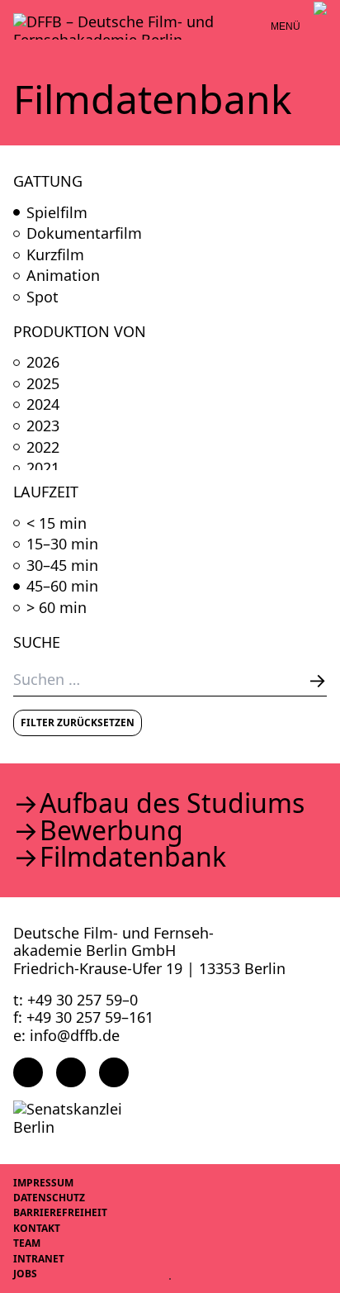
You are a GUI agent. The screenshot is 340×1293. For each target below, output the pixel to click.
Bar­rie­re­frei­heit (60, 1212)
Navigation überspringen (12, 12)
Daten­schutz (49, 1198)
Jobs (25, 1274)
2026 (42, 363)
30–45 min (62, 566)
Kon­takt (36, 1228)
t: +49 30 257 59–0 (75, 1000)
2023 (42, 426)
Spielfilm (56, 213)
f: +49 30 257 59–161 (83, 1017)
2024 (42, 405)
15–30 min (62, 544)
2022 (42, 448)
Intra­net (38, 1259)
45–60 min (62, 587)
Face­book (28, 1072)
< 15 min (56, 524)
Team (26, 1243)
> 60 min (56, 608)
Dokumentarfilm (84, 234)
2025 (42, 384)
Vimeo (114, 1072)
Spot (42, 297)
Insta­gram (71, 1072)
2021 (42, 468)
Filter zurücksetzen (78, 722)
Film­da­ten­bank (133, 857)
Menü (285, 26)
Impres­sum (43, 1183)
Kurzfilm (55, 255)
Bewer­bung (111, 830)
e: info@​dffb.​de (66, 1035)
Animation (63, 276)
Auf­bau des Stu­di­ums (172, 803)
